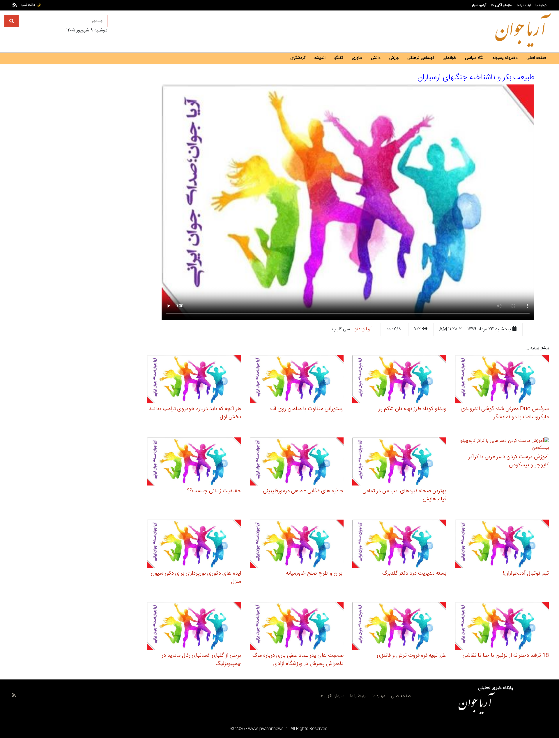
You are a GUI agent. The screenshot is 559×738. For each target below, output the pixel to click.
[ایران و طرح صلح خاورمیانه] (297, 545)
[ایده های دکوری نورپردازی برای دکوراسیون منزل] (194, 545)
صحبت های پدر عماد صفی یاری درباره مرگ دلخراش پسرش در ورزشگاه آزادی (298, 659)
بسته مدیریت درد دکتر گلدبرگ (414, 573)
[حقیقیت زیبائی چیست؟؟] (194, 462)
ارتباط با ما (524, 5)
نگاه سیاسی (474, 57)
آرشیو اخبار (479, 5)
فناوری (357, 57)
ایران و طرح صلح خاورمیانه (315, 573)
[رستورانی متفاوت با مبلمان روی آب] (297, 380)
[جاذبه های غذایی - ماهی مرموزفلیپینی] (297, 462)
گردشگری (297, 57)
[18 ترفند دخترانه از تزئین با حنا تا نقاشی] (502, 627)
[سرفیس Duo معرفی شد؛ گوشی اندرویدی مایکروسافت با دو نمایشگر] (502, 380)
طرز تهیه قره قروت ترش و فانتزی (411, 655)
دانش (376, 57)
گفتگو (338, 57)
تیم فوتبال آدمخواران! (526, 573)
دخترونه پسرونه (505, 57)
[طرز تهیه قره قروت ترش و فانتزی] (399, 627)
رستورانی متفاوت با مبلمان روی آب (307, 409)
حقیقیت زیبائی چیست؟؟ (214, 491)
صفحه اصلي (401, 696)
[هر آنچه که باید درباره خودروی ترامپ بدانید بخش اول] (194, 380)
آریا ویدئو (363, 329)
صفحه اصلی (536, 57)
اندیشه (320, 57)
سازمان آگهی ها (501, 5)
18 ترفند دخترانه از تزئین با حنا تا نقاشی (506, 655)
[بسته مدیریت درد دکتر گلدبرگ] (399, 545)
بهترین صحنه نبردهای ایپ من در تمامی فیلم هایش (404, 495)
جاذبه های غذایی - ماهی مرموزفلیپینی (303, 491)
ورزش (394, 57)
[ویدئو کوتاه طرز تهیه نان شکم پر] (399, 380)
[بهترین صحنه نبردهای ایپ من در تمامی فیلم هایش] (399, 462)
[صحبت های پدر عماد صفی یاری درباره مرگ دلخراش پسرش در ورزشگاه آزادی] (297, 627)
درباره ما (540, 5)
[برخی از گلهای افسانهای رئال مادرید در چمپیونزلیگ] (194, 627)
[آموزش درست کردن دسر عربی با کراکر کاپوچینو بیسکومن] (502, 445)
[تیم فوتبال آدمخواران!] (502, 545)
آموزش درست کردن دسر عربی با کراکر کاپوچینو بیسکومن (508, 461)
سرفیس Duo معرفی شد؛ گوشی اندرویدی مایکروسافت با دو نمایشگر (505, 413)
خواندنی (449, 57)
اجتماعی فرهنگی (420, 57)
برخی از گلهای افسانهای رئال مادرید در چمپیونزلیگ (201, 659)
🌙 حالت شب (31, 5)
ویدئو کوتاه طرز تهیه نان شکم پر (412, 409)
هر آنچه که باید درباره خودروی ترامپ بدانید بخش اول (195, 413)
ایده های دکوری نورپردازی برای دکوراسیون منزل (196, 577)
